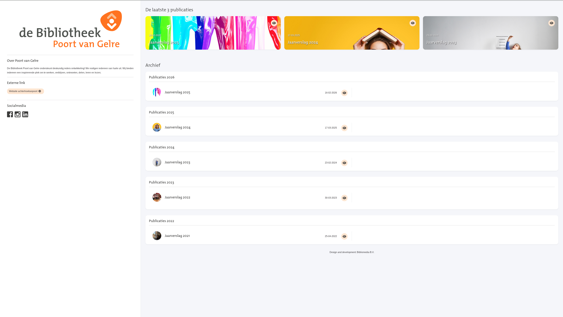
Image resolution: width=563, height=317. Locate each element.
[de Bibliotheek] (70, 29)
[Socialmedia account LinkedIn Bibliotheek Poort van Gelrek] (25, 116)
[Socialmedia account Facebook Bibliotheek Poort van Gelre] (10, 116)
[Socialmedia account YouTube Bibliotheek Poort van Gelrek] (18, 116)
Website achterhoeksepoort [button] (23, 91)
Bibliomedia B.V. (365, 252)
